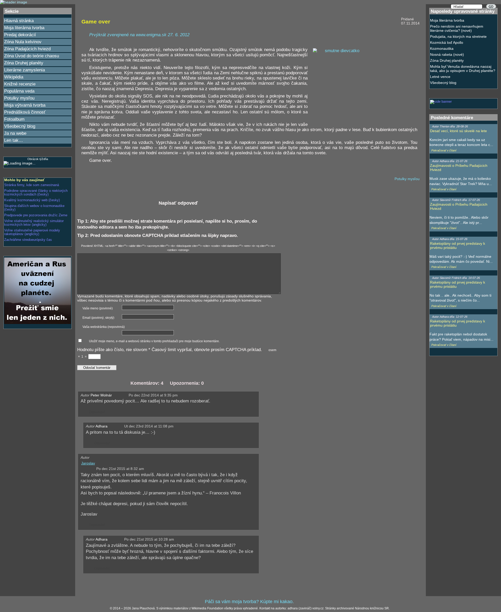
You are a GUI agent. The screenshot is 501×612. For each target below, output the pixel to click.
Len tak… (13, 140)
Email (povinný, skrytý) (98, 318)
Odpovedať (96, 412)
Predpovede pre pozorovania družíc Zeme (35, 215)
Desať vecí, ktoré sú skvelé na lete (458, 131)
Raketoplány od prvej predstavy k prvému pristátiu (457, 245)
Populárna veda (19, 91)
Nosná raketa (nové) (447, 54)
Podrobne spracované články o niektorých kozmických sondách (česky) (36, 192)
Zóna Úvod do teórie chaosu (31, 55)
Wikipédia (13, 77)
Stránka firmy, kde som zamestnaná (31, 185)
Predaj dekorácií (20, 34)
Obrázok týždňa (37, 159)
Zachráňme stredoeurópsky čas (28, 240)
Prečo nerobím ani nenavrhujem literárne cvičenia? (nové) (456, 28)
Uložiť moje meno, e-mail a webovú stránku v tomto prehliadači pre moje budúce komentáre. (154, 341)
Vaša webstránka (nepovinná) (103, 327)
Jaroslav (88, 463)
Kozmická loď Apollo (446, 42)
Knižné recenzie (19, 84)
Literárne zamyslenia (24, 70)
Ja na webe (15, 133)
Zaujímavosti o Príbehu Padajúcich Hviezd (458, 167)
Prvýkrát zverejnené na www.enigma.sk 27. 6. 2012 (139, 34)
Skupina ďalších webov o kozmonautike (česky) (34, 207)
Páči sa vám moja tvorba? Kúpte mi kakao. (249, 601)
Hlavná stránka (19, 20)
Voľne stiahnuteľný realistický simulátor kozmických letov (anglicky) (34, 223)
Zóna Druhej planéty (23, 62)
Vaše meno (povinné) (97, 308)
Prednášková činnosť (24, 112)
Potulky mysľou (19, 98)
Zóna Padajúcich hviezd (27, 48)
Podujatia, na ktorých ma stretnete (458, 36)
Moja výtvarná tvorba (24, 105)
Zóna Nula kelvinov (22, 41)
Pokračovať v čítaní (443, 150)
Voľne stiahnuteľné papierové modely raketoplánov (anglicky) (32, 232)
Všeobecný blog (19, 126)
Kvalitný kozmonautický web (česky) (32, 200)
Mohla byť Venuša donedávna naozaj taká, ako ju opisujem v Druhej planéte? (462, 68)
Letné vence (440, 77)
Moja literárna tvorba (24, 27)
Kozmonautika (442, 48)
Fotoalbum (14, 119)
